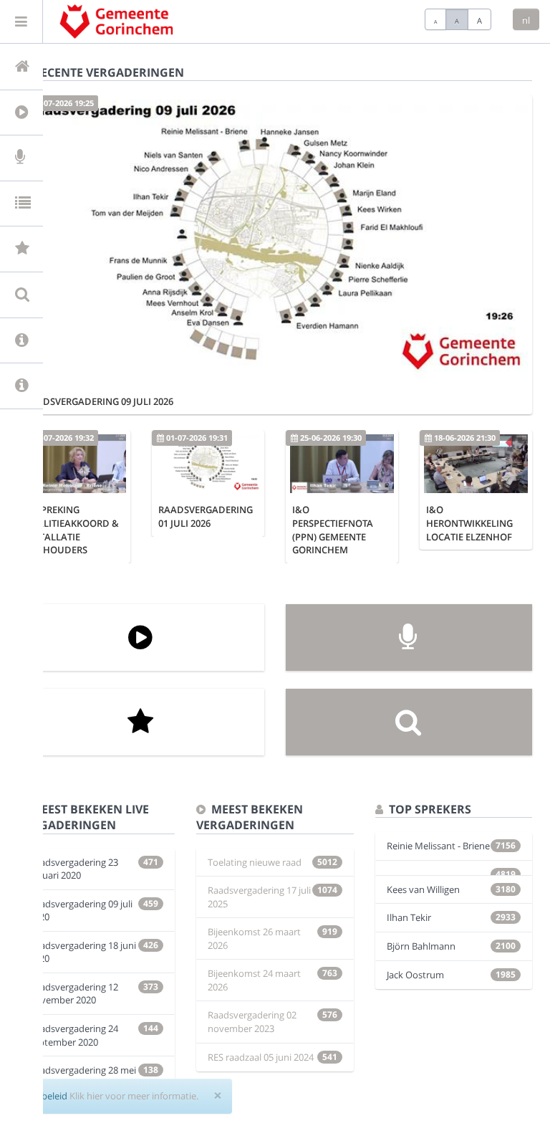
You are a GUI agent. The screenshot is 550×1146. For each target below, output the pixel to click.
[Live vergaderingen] (409, 637)
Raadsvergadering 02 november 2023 (252, 1021)
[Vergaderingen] (141, 637)
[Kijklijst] (141, 722)
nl (526, 20)
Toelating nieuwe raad (254, 862)
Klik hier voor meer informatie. (133, 1095)
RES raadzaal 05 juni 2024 (261, 1057)
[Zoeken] (409, 722)
